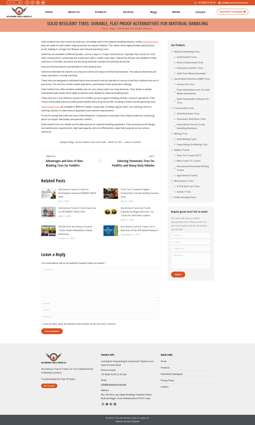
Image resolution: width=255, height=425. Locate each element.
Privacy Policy (167, 380)
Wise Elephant (133, 421)
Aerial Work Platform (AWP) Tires (192, 78)
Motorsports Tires (184, 180)
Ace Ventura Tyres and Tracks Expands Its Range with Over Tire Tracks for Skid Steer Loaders (137, 212)
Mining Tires (181, 133)
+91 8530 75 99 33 (206, 2)
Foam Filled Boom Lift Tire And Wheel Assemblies (193, 91)
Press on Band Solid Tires (190, 62)
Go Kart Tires (184, 191)
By (91, 142)
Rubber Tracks (181, 149)
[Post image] (48, 193)
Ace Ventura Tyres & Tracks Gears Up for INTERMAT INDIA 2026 (77, 210)
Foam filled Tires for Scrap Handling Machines (191, 126)
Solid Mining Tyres (186, 139)
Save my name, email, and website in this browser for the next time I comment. (80, 323)
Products (165, 367)
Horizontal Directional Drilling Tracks (193, 168)
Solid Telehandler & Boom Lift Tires (193, 100)
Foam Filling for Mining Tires (192, 144)
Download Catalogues (172, 374)
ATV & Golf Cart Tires (188, 186)
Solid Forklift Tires (187, 57)
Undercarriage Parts (185, 197)
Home (164, 361)
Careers (165, 386)
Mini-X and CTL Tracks (189, 160)
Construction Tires (184, 108)
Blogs (71, 142)
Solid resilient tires (50, 106)
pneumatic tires (150, 41)
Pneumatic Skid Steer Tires (191, 119)
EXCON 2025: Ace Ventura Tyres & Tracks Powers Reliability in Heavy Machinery (75, 230)
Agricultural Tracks (187, 175)
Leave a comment (133, 142)
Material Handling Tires (187, 51)
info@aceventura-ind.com (235, 2)
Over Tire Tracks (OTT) (189, 155)
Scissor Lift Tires (186, 84)
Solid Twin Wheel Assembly (191, 73)
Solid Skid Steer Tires (188, 113)
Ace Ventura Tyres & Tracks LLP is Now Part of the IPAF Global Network (139, 228)
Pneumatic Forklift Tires (190, 68)
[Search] (19, 3)
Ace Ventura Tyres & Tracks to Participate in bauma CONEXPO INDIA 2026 (77, 193)
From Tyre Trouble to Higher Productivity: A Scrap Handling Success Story (140, 193)
